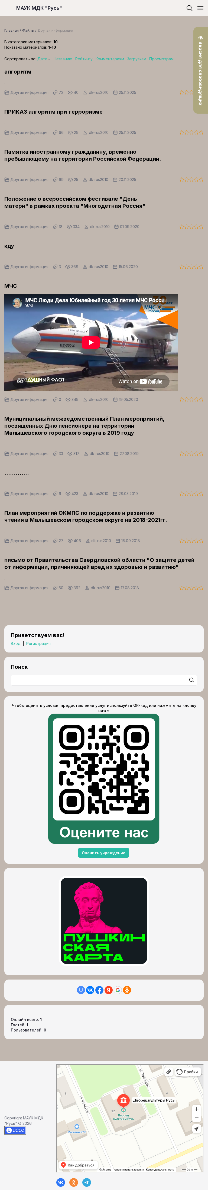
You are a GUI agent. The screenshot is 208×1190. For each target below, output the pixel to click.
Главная (11, 30)
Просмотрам (161, 59)
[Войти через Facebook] (99, 990)
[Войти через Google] (118, 990)
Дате (42, 59)
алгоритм (17, 71)
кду (9, 246)
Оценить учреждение (103, 853)
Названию (63, 59)
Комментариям (110, 59)
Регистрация (38, 643)
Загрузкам (136, 59)
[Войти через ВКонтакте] (90, 990)
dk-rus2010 (99, 92)
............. (16, 473)
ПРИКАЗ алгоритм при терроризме (53, 111)
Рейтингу (84, 59)
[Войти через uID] (81, 990)
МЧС (10, 286)
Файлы (28, 30)
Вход (16, 643)
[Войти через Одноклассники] (127, 990)
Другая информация (29, 92)
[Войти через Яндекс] (109, 990)
